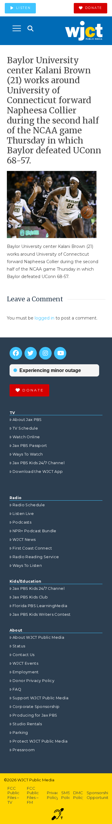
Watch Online (26, 437)
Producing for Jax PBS (35, 715)
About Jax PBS (27, 419)
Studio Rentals (27, 724)
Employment (26, 672)
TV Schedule (25, 428)
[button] (17, 28)
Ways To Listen (27, 565)
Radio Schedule (29, 505)
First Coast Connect (32, 548)
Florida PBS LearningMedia (40, 606)
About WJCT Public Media (38, 637)
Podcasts (22, 522)
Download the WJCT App (38, 471)
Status (19, 646)
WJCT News (24, 539)
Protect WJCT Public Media (40, 741)
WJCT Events (25, 663)
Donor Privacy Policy (33, 680)
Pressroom (24, 750)
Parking (20, 732)
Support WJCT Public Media (40, 698)
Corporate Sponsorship (36, 706)
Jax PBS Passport (30, 445)
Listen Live (23, 513)
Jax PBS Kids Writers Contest (41, 614)
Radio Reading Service (36, 557)
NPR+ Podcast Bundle (34, 531)
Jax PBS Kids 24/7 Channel (39, 463)
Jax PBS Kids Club (30, 597)
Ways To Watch (28, 454)
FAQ (17, 689)
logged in (44, 318)
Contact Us (24, 654)
